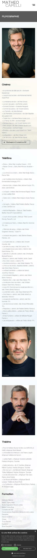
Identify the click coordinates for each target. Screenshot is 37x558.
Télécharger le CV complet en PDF (16, 142)
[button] (18, 553)
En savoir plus (5, 542)
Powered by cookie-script (18, 556)
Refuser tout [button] (27, 548)
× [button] (35, 531)
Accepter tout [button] (9, 548)
